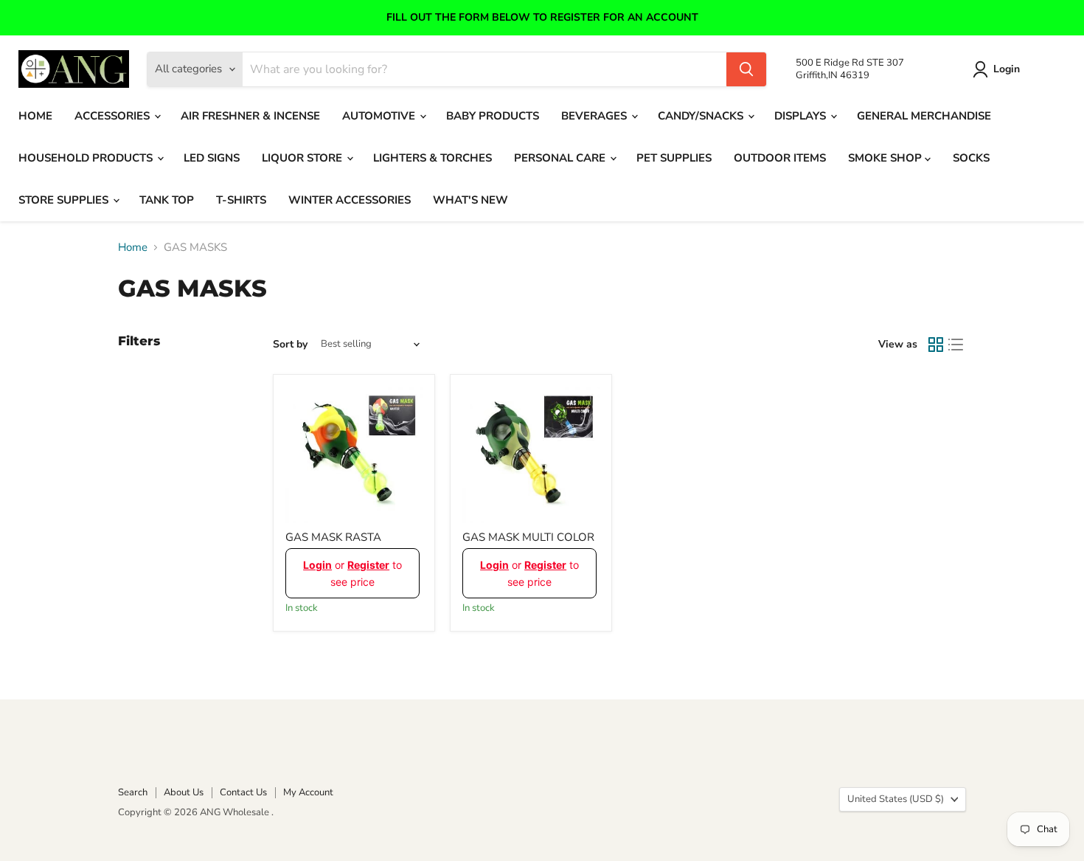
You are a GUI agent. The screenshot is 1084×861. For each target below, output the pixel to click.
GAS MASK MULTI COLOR (528, 537)
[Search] (746, 69)
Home (132, 247)
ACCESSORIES (113, 115)
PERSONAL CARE (561, 158)
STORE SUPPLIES (64, 200)
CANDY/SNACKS (702, 115)
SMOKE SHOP (886, 158)
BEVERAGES (595, 115)
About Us (184, 792)
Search (132, 792)
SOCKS (971, 158)
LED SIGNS (212, 158)
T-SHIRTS (241, 200)
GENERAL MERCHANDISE (924, 115)
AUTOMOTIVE (380, 115)
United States (895, 799)
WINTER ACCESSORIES (349, 200)
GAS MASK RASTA (333, 537)
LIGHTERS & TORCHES (432, 158)
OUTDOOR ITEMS (780, 158)
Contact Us (243, 792)
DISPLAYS (801, 115)
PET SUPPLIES (674, 158)
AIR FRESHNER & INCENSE (250, 115)
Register (368, 565)
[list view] (956, 344)
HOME (35, 115)
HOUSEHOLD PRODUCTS (87, 158)
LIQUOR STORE (303, 158)
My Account (308, 792)
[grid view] (935, 344)
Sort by (290, 344)
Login (1006, 69)
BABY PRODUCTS (492, 115)
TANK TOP (166, 200)
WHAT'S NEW (470, 200)
